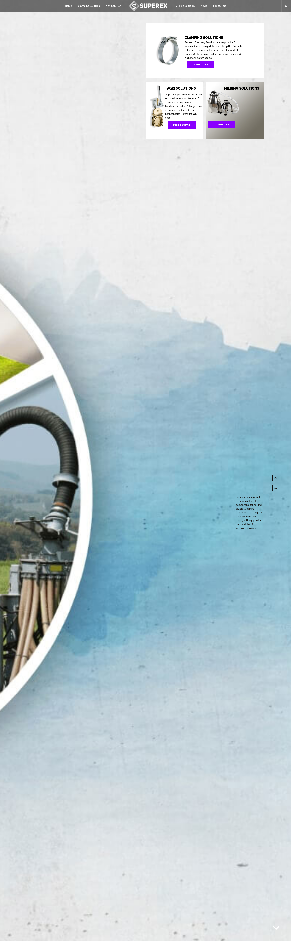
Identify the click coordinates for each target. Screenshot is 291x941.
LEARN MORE (229, 124)
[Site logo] (148, 6)
